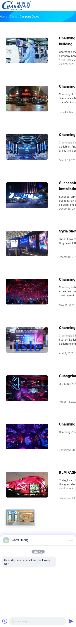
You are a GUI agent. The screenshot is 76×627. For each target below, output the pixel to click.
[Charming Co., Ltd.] (16, 5)
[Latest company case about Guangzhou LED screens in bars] (27, 400)
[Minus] (71, 540)
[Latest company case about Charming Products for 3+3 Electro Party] (27, 448)
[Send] (71, 621)
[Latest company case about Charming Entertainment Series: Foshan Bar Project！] (27, 303)
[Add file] (4, 621)
